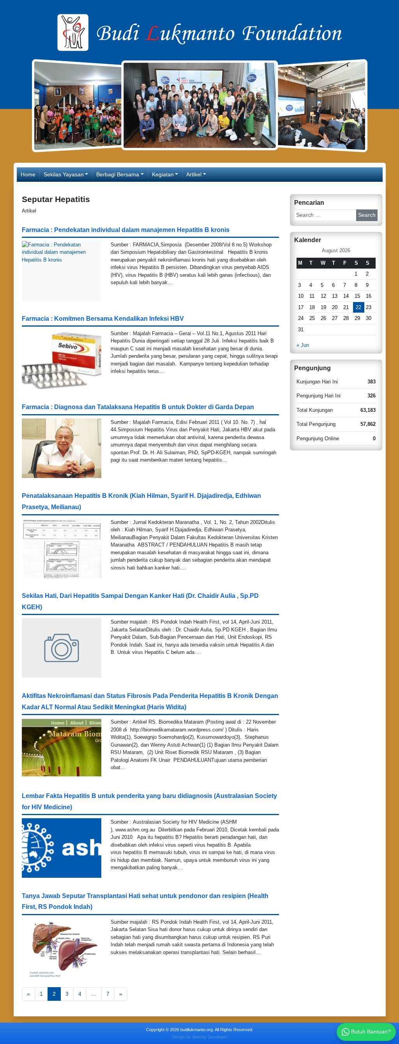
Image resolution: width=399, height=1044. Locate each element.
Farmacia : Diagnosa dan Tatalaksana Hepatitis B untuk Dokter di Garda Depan (138, 407)
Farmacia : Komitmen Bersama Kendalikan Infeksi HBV (103, 318)
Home (28, 174)
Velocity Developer (209, 1037)
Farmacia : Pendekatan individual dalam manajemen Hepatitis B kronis (126, 230)
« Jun (303, 345)
